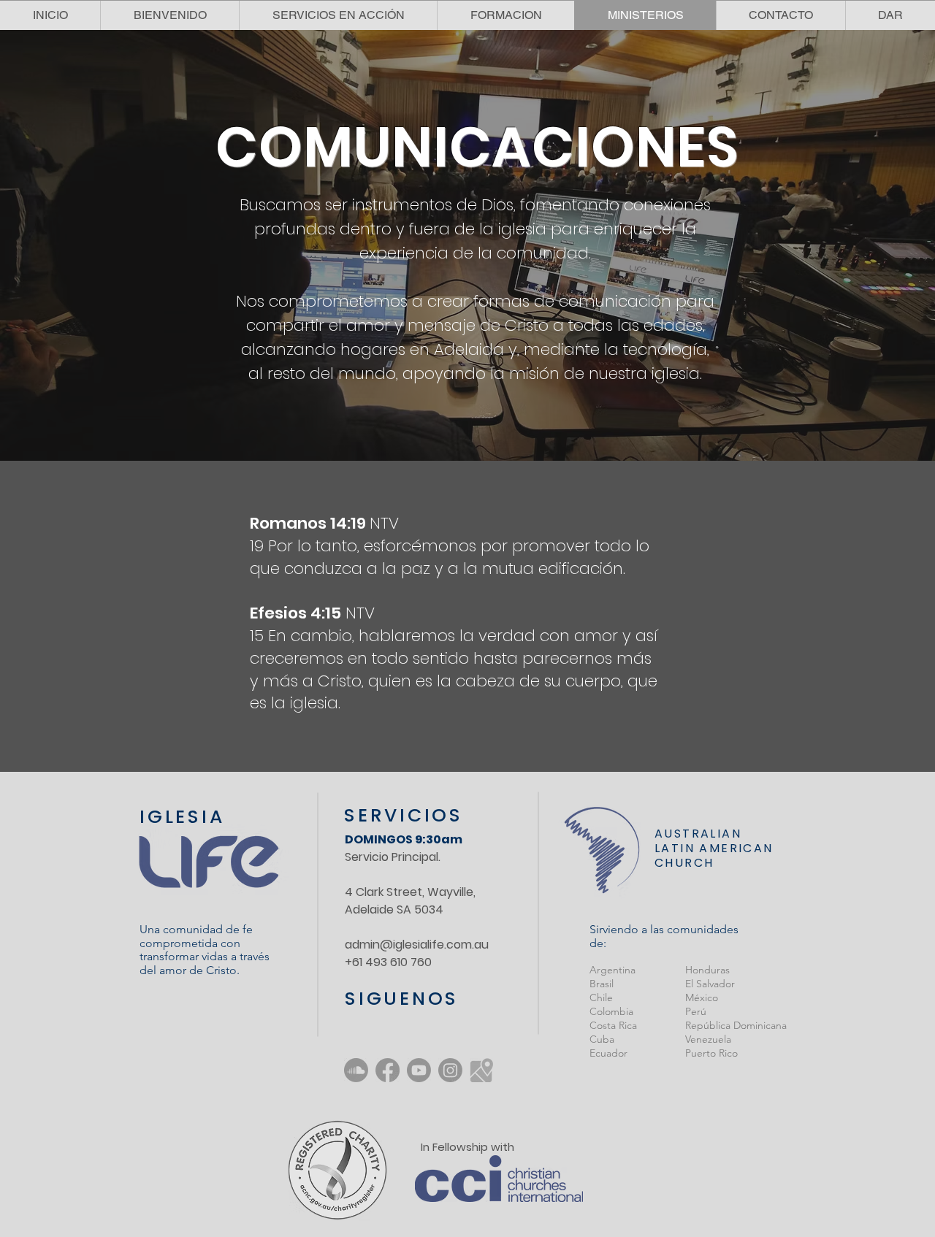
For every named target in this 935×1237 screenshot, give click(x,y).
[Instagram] (450, 1070)
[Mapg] (482, 1070)
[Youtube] (419, 1070)
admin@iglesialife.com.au (417, 944)
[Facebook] (387, 1070)
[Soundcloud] (356, 1070)
